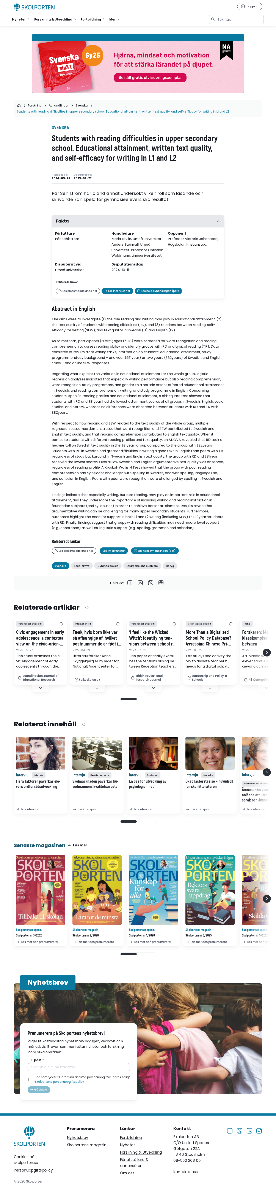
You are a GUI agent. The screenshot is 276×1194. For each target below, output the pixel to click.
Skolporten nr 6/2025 (198, 935)
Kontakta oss (185, 1172)
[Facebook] (130, 583)
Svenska (82, 105)
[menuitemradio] (21, 19)
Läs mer (80, 845)
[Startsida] (19, 105)
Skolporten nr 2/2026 (85, 935)
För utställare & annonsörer (134, 1162)
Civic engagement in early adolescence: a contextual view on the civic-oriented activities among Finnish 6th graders (40, 638)
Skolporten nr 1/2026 (142, 935)
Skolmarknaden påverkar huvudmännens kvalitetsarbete (95, 784)
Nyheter (127, 1145)
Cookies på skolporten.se (26, 1159)
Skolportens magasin (87, 1145)
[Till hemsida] (29, 1137)
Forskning (35, 105)
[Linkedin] (140, 583)
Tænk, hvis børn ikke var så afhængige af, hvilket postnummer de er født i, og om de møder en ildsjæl (96, 638)
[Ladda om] (87, 608)
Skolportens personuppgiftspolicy (59, 1082)
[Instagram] (259, 1131)
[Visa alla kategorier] (61, 624)
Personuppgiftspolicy (33, 1170)
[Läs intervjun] (40, 753)
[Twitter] (151, 583)
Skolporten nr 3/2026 (29, 935)
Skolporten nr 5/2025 (255, 935)
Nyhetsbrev (77, 1137)
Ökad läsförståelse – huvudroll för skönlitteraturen (209, 784)
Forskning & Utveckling (141, 1152)
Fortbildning (131, 1137)
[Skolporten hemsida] (34, 7)
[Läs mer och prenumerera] (40, 890)
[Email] (161, 583)
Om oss (127, 1173)
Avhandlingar (59, 105)
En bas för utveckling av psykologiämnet (147, 784)
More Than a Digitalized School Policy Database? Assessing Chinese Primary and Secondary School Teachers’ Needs (208, 638)
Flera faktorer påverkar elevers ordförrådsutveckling (38, 784)
